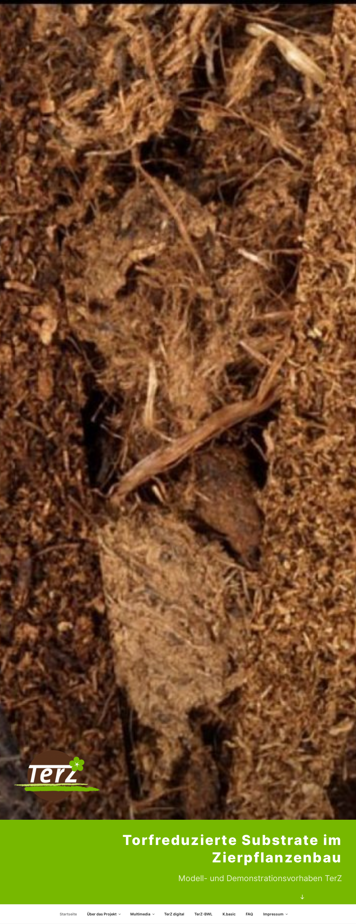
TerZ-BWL (203, 914)
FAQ (249, 914)
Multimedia (140, 914)
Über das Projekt (101, 914)
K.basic (229, 914)
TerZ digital (174, 914)
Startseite (68, 914)
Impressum (273, 914)
